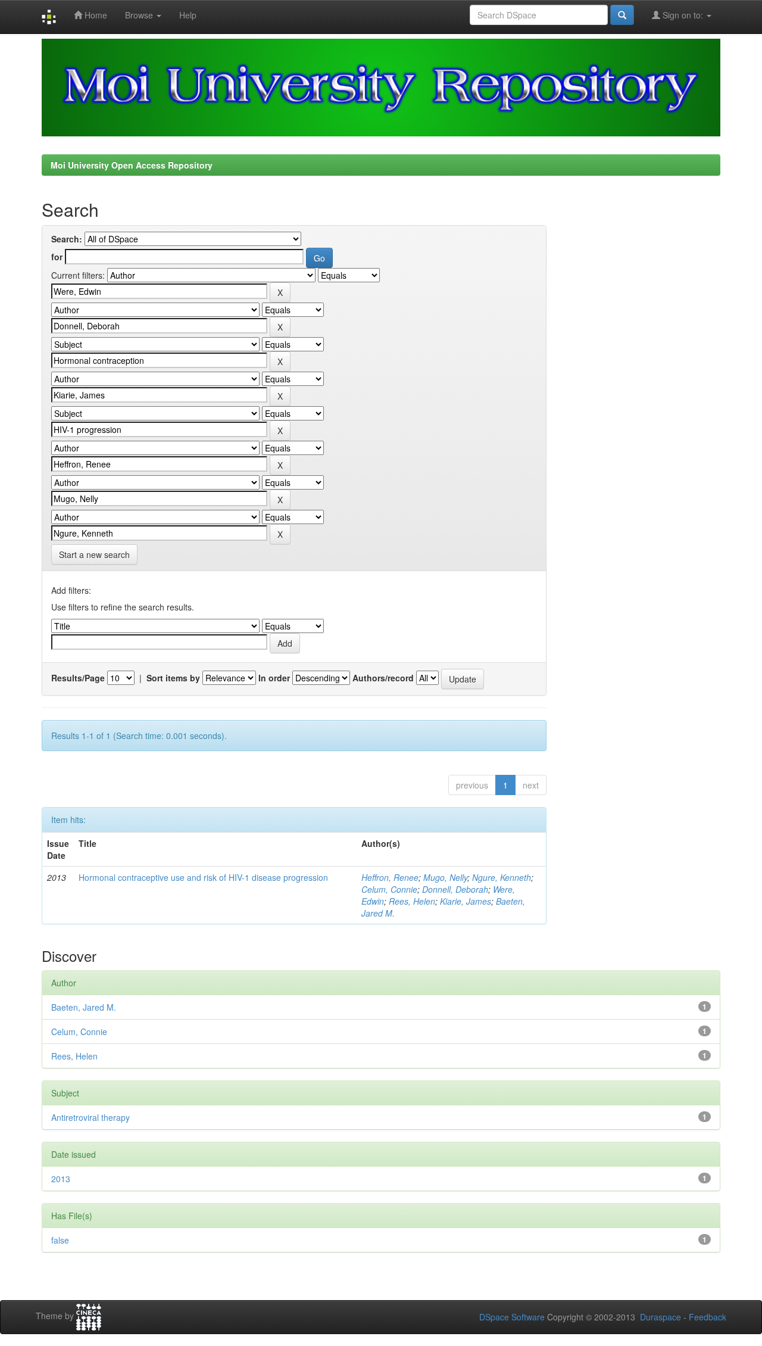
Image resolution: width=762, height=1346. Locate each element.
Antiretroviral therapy (90, 1117)
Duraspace (660, 1317)
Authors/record (383, 678)
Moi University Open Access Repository (132, 165)
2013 (60, 1179)
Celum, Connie (389, 889)
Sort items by (173, 678)
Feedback (707, 1317)
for (57, 257)
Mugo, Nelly (445, 877)
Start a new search (94, 554)
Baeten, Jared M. (83, 1007)
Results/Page (78, 678)
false (60, 1240)
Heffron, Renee (390, 877)
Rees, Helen (412, 901)
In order (274, 678)
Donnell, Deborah (455, 889)
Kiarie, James (465, 901)
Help (187, 15)
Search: (66, 239)
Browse (140, 15)
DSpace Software (512, 1317)
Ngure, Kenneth (501, 877)
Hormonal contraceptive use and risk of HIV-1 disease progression (203, 877)
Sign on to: (682, 15)
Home (94, 15)
